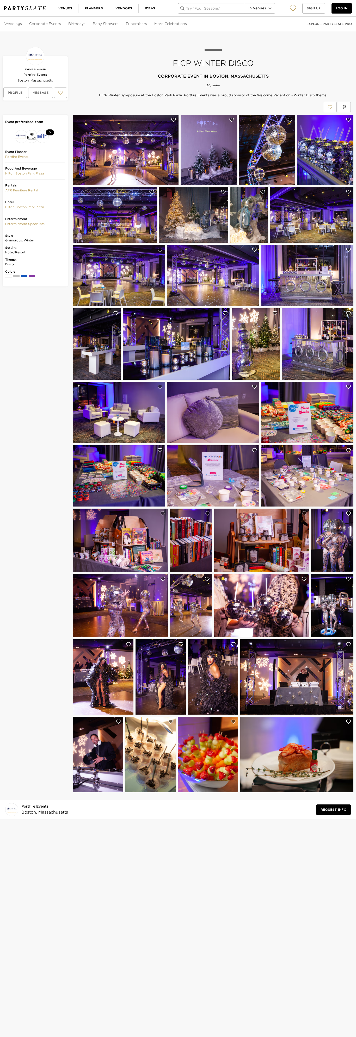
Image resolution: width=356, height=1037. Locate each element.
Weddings (13, 24)
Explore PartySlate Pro (329, 24)
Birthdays (76, 24)
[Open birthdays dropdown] (86, 23)
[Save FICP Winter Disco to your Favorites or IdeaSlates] (330, 107)
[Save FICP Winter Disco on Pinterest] (344, 107)
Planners (94, 8)
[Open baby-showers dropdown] (119, 23)
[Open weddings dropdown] (22, 23)
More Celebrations (170, 24)
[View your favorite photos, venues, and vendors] (293, 8)
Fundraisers (136, 24)
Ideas (150, 8)
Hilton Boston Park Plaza (24, 173)
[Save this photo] (173, 119)
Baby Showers (106, 24)
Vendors (123, 8)
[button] (293, 8)
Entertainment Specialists (25, 224)
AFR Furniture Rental (21, 190)
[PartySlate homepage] (25, 8)
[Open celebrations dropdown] (187, 23)
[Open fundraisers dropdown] (147, 23)
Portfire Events (35, 75)
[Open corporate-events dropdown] (61, 23)
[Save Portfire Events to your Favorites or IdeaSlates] (60, 93)
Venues (65, 8)
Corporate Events (45, 24)
